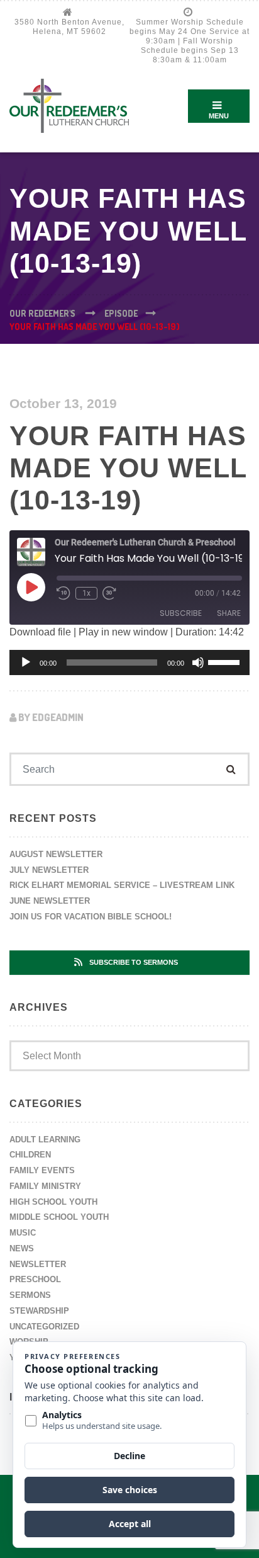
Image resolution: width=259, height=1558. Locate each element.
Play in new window (123, 632)
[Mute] (198, 662)
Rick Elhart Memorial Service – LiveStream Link (121, 885)
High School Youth (53, 1202)
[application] (129, 662)
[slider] (225, 661)
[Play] (25, 662)
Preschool (35, 1279)
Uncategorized (44, 1326)
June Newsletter (49, 901)
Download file (40, 632)
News (21, 1248)
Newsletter (37, 1264)
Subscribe (181, 613)
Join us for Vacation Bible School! (90, 916)
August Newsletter (55, 854)
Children (30, 1154)
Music (22, 1232)
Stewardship (39, 1311)
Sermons (30, 1295)
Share (229, 613)
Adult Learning (44, 1139)
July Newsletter (49, 870)
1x (86, 593)
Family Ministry (45, 1186)
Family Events (42, 1170)
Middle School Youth (59, 1217)
